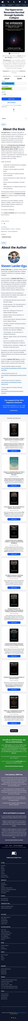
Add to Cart (11, 99)
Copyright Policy (4, 995)
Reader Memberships (6, 968)
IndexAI (2, 886)
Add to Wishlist (11, 102)
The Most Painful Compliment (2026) (9, 979)
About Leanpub (4, 954)
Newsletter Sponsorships (6, 887)
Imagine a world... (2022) (6, 984)
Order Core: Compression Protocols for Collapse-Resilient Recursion (14, 711)
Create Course (4, 922)
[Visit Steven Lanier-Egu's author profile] (14, 257)
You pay (3, 92)
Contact (3, 958)
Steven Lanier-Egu (15, 53)
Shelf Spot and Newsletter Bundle (8, 889)
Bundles (10, 5)
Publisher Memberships (6, 908)
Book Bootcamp (4, 900)
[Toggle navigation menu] (26, 118)
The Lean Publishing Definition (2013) (9, 986)
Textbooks (17, 229)
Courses (17, 5)
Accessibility (4, 948)
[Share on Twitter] (2, 223)
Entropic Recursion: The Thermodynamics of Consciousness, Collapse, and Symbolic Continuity (14, 610)
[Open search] (8, 2)
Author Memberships (5, 917)
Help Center (3, 973)
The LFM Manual (4, 936)
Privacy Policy (4, 997)
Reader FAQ (3, 972)
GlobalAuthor (4, 884)
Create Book (4, 918)
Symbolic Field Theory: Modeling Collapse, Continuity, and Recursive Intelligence (14, 542)
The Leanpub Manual (5, 934)
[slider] (11, 88)
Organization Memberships (7, 906)
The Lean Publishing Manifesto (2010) (9, 987)
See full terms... (14, 410)
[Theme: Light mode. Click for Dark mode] (14, 2)
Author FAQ (3, 929)
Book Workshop (4, 898)
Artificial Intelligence (5, 229)
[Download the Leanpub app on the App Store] (14, 1017)
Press (2, 959)
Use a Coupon (4, 875)
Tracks (24, 5)
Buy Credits (3, 970)
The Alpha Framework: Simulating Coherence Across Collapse (14, 576)
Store (6, 845)
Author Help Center (5, 931)
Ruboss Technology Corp (21, 1012)
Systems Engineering (12, 231)
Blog (2, 956)
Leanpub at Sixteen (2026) (7, 981)
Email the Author (6, 237)
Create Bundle (4, 920)
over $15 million (19, 761)
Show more (14, 730)
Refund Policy (4, 998)
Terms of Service (5, 993)
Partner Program (5, 945)
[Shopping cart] (19, 2)
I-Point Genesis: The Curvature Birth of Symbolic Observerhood (14, 507)
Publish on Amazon (5, 891)
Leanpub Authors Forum (6, 933)
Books (3, 5)
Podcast (3, 873)
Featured (3, 865)
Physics (13, 229)
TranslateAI (3, 892)
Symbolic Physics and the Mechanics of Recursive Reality (14, 677)
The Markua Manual (5, 937)
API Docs (3, 939)
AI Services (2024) (5, 983)
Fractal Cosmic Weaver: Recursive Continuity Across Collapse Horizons (14, 644)
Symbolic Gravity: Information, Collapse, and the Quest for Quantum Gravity (14, 439)
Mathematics (4, 231)
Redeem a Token (4, 876)
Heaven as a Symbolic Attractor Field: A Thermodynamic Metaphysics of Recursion (14, 473)
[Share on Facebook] (4, 223)
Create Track (4, 923)
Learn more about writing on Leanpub (14, 766)
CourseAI (3, 883)
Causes (2, 947)
